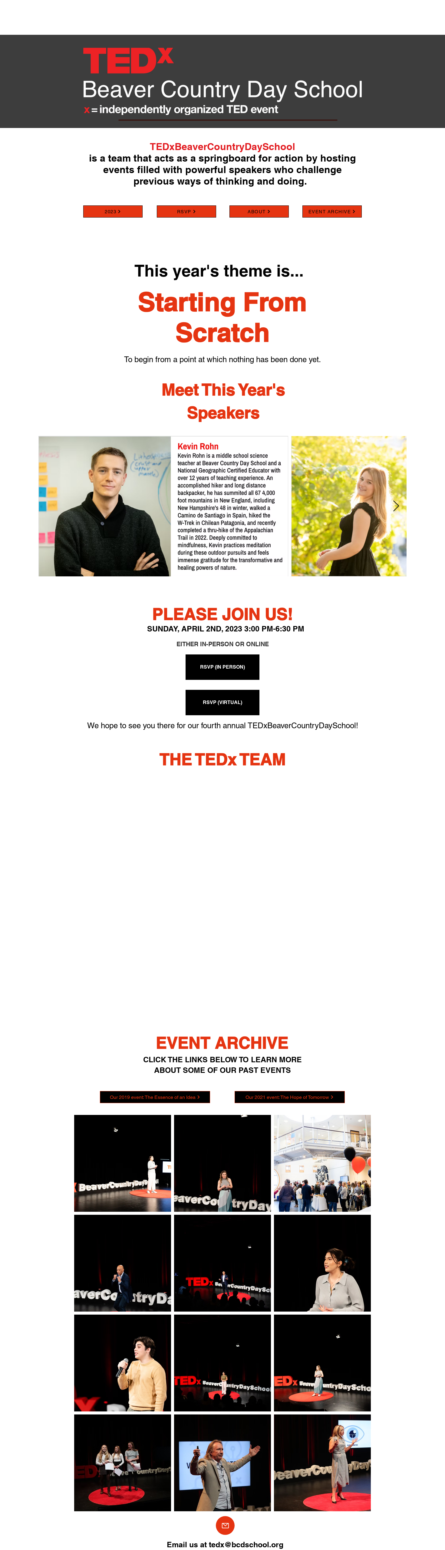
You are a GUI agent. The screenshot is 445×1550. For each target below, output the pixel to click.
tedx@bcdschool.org (246, 1544)
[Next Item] (396, 506)
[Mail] (225, 1525)
